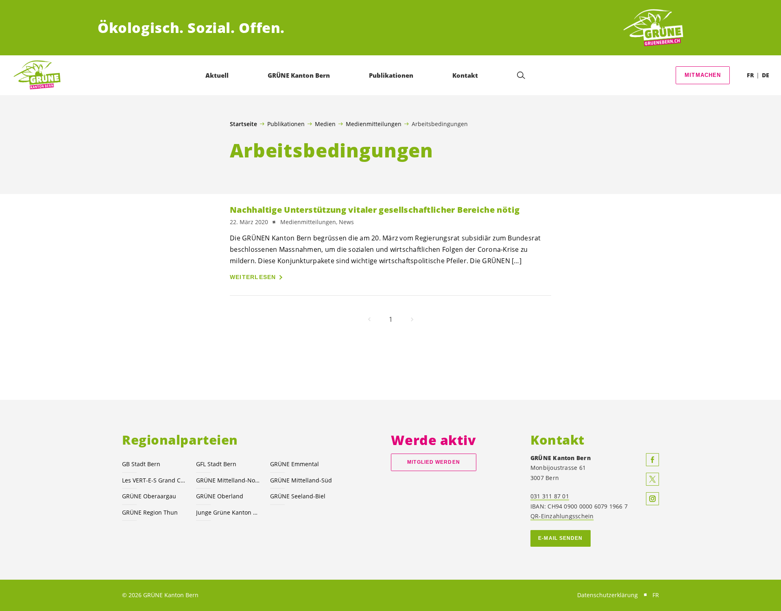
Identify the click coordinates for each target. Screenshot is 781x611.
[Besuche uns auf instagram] (652, 498)
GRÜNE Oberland (219, 496)
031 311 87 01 (549, 496)
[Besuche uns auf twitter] (652, 479)
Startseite (243, 124)
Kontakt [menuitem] (465, 75)
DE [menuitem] (765, 75)
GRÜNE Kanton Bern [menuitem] (299, 75)
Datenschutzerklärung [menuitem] (607, 595)
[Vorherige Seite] (369, 319)
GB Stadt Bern (141, 464)
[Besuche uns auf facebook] (652, 459)
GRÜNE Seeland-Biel (297, 496)
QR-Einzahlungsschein (561, 516)
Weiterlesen (253, 277)
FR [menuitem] (750, 75)
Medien (325, 123)
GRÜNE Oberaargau (149, 496)
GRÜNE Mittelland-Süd (301, 480)
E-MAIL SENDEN (560, 538)
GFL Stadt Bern (216, 464)
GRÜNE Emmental (294, 464)
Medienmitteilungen (373, 123)
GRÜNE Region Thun (150, 512)
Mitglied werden (433, 462)
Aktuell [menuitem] (217, 75)
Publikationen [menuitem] (391, 75)
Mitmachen (703, 75)
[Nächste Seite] (412, 319)
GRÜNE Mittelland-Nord (228, 480)
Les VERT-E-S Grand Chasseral (154, 480)
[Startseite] (653, 28)
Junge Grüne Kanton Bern (228, 512)
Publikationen (286, 123)
